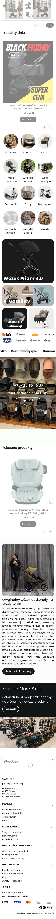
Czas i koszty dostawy (13, 858)
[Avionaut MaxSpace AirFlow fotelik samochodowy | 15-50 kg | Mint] (28, 481)
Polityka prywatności (12, 873)
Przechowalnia (9, 835)
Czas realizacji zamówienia (15, 851)
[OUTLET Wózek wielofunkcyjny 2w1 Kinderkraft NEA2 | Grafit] (28, 72)
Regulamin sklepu (11, 870)
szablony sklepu (24, 913)
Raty (4, 820)
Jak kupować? (9, 816)
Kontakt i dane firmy (12, 892)
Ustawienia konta (10, 839)
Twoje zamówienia (11, 832)
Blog (4, 877)
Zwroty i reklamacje (12, 880)
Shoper (49, 913)
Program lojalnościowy (13, 813)
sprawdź (28, 400)
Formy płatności (10, 854)
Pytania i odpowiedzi (12, 809)
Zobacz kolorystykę (18, 671)
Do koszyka (28, 119)
